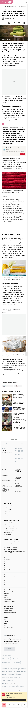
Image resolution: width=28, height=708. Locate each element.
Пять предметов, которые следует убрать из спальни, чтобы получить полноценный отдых (14, 99)
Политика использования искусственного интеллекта (5, 490)
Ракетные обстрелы (9, 522)
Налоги (6, 567)
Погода (6, 515)
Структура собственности (18, 486)
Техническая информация (18, 478)
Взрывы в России (8, 532)
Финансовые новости (9, 563)
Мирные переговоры (9, 526)
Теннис (6, 623)
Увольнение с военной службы (11, 541)
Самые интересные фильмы (11, 576)
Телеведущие (5, 477)
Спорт (6, 617)
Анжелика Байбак (9, 18)
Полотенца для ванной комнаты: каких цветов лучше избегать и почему (18, 6)
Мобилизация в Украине (11, 539)
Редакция (4, 469)
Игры (16, 494)
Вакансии (17, 483)
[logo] (9, 2)
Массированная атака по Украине (12, 530)
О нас (3, 467)
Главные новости (8, 505)
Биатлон (6, 625)
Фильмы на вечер (8, 580)
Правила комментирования (19, 474)
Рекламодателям (6, 480)
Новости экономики (10, 558)
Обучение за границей (9, 601)
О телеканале (5, 475)
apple (16, 658)
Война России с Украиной (11, 520)
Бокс (5, 619)
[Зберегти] (24, 23)
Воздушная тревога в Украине (11, 528)
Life (3, 6)
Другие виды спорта (9, 627)
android (6, 658)
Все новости (7, 503)
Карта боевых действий (10, 524)
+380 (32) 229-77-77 (10, 683)
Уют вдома (7, 6)
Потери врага (7, 534)
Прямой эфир (7, 509)
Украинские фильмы (9, 578)
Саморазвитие (7, 599)
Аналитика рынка (8, 608)
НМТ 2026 (6, 597)
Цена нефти (7, 559)
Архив (16, 489)
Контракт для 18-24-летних (10, 547)
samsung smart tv (16, 662)
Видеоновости (7, 511)
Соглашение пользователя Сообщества (18, 470)
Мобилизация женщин (9, 545)
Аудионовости (7, 513)
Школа (6, 595)
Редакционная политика (5, 472)
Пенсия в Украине (8, 569)
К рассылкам (9, 648)
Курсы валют (7, 561)
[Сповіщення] (26, 2)
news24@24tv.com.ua (7, 445)
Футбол (6, 621)
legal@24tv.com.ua (19, 684)
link (15, 451)
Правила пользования (7, 482)
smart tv (6, 662)
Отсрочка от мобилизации (10, 549)
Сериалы (6, 584)
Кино (5, 575)
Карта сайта (18, 491)
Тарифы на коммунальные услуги (12, 565)
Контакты (17, 480)
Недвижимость (8, 606)
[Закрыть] (25, 694)
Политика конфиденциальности (7, 486)
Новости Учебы (8, 590)
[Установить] (14, 697)
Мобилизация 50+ (8, 543)
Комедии (6, 582)
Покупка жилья (8, 610)
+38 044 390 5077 (19, 445)
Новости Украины (8, 507)
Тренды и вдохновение (10, 612)
